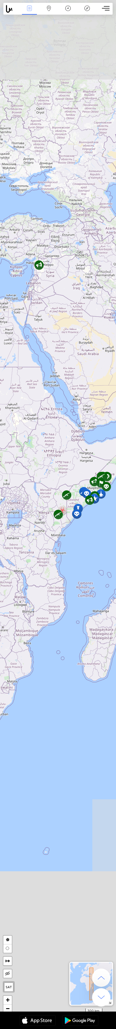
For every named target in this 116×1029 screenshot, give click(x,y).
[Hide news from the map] (7, 973)
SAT (9, 987)
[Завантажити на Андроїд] (80, 1021)
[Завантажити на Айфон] (38, 1021)
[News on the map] (11, 9)
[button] (39, 264)
